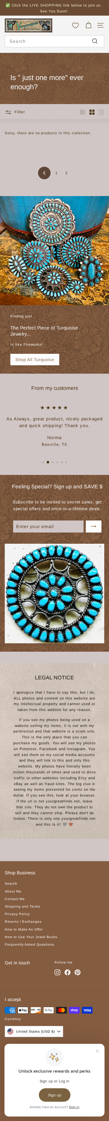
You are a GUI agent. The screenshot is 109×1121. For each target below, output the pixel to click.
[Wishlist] (75, 25)
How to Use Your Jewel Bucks (31, 937)
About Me (13, 891)
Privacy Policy (17, 914)
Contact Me (15, 899)
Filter (20, 112)
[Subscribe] (93, 527)
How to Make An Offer (24, 929)
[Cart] (88, 25)
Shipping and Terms (22, 906)
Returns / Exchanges (23, 922)
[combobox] (54, 41)
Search (11, 884)
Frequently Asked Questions (29, 944)
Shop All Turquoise (34, 359)
